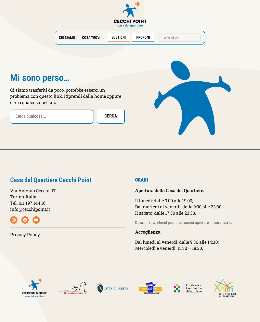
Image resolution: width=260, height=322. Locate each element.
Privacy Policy (25, 234)
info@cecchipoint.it (30, 209)
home (100, 96)
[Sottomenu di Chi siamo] (77, 37)
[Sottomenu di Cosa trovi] (102, 37)
